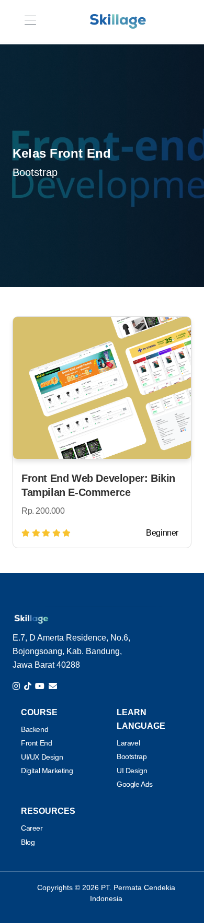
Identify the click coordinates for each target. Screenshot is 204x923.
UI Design (132, 770)
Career (32, 828)
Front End (36, 743)
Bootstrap (131, 756)
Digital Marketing (47, 770)
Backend (34, 729)
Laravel (128, 743)
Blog (28, 842)
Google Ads (135, 784)
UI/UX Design (42, 757)
